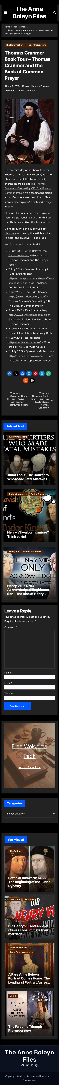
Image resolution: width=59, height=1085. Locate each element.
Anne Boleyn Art (18, 947)
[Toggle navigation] (5, 12)
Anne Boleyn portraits (21, 952)
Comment (10, 627)
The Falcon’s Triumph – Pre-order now (26, 1028)
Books (13, 995)
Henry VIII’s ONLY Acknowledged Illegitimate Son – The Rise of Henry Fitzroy (28, 592)
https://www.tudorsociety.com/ (27, 296)
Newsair (45, 1076)
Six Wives (29, 899)
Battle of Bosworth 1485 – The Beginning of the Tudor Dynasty (29, 882)
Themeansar (29, 1080)
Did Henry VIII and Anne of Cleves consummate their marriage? (28, 930)
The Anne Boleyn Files (29, 12)
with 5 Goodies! (30, 767)
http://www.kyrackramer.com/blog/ (29, 314)
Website (8, 693)
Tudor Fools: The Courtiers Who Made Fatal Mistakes (28, 477)
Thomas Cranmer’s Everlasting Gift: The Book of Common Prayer (28, 188)
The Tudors (15, 851)
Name (8, 672)
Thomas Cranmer (25, 90)
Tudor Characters (37, 44)
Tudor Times (37, 494)
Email (8, 683)
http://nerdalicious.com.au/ (24, 342)
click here (10, 233)
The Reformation (14, 44)
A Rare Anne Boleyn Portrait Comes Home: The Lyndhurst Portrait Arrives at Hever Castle (29, 980)
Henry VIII (14, 551)
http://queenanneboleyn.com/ (26, 356)
